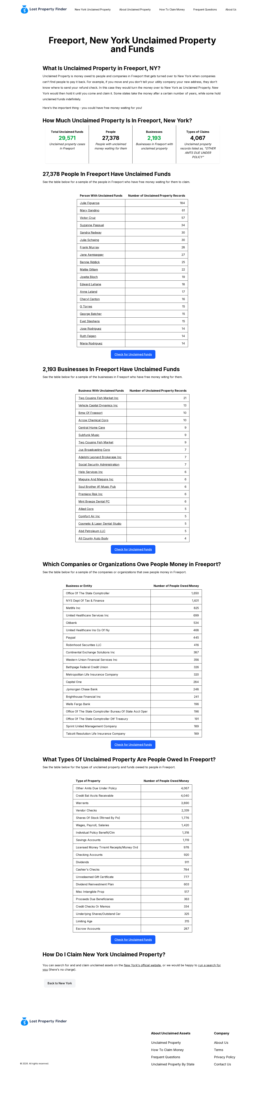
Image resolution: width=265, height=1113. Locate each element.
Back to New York (60, 983)
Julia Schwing (89, 240)
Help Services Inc (90, 472)
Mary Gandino (89, 210)
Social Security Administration (98, 464)
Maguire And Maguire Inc (95, 479)
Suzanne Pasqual (92, 225)
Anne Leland (88, 291)
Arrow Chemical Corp (93, 420)
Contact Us (222, 1064)
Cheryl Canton (90, 299)
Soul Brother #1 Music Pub (97, 486)
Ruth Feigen (88, 336)
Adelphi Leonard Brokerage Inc (100, 457)
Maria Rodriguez (91, 343)
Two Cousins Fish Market (95, 442)
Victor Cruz (88, 218)
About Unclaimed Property (135, 9)
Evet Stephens (90, 321)
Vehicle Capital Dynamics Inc (98, 405)
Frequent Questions (205, 9)
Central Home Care (91, 427)
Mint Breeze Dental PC (94, 501)
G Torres (86, 306)
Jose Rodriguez (90, 328)
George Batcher (91, 314)
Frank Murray (89, 247)
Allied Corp (86, 509)
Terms (218, 1050)
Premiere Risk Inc (90, 494)
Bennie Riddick (90, 262)
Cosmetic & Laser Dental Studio (99, 523)
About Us (231, 9)
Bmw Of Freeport (90, 413)
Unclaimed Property (166, 1043)
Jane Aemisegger (92, 254)
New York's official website (142, 965)
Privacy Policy (224, 1057)
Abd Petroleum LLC (91, 531)
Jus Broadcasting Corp (94, 450)
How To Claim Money (172, 9)
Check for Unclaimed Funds (133, 354)
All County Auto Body (93, 538)
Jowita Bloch (89, 277)
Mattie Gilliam (89, 269)
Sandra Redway (90, 232)
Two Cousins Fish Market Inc (98, 398)
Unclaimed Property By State (172, 1064)
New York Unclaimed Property (93, 9)
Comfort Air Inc (89, 516)
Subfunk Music (88, 435)
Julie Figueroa (89, 203)
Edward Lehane (90, 284)
